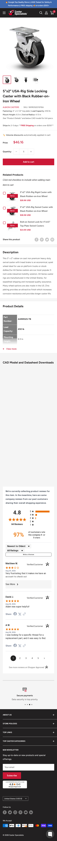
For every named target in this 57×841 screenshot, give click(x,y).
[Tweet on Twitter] (47, 240)
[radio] (40, 511)
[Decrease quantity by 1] (16, 152)
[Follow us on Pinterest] (20, 812)
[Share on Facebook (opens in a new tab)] (15, 614)
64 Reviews (19, 524)
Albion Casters (11, 107)
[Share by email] (52, 240)
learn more (37, 699)
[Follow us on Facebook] (5, 812)
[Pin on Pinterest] (42, 240)
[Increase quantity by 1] (31, 152)
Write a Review (28, 554)
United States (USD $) (13, 799)
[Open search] (40, 12)
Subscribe (12, 775)
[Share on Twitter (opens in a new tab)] (19, 614)
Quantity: (7, 151)
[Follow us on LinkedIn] (31, 812)
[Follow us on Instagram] (15, 812)
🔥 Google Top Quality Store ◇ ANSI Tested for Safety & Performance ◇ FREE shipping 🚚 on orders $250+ (28, 4)
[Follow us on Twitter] (10, 812)
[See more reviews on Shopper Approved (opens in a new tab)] (24, 614)
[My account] (46, 12)
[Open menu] (4, 13)
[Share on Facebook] (36, 240)
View (13, 196)
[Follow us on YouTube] (26, 812)
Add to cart (28, 162)
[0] (52, 12)
